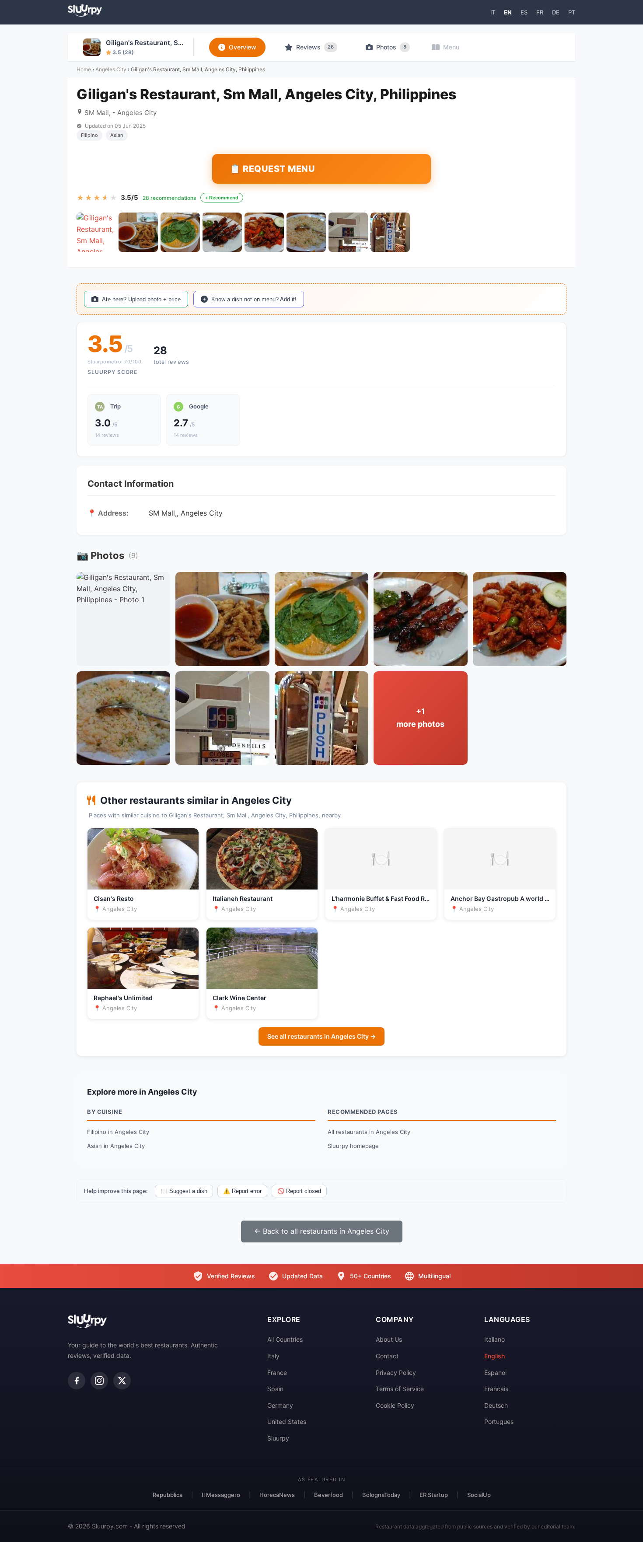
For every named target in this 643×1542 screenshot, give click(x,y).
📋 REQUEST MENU (272, 169)
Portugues (499, 1421)
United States (286, 1421)
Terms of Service (400, 1388)
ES (524, 12)
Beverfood (328, 1494)
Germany (280, 1405)
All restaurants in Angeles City (369, 1131)
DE (555, 12)
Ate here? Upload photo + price (141, 299)
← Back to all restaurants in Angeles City (321, 1231)
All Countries (285, 1339)
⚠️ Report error (242, 1191)
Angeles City (110, 69)
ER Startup (433, 1494)
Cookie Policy (395, 1405)
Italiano (494, 1339)
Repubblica (167, 1494)
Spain (275, 1388)
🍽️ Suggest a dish (184, 1191)
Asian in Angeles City (116, 1145)
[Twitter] (122, 1380)
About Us (389, 1339)
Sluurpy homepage (353, 1145)
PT (571, 12)
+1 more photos (420, 718)
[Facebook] (76, 1380)
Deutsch (496, 1405)
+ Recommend (221, 197)
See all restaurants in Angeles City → (321, 1036)
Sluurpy (278, 1438)
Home (84, 69)
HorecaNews (277, 1494)
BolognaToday (381, 1494)
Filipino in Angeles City (118, 1131)
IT (492, 12)
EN (508, 12)
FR (539, 12)
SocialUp (479, 1494)
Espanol (495, 1372)
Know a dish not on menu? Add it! (254, 299)
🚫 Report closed (299, 1191)
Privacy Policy (396, 1372)
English (494, 1356)
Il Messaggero (221, 1494)
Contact (387, 1356)
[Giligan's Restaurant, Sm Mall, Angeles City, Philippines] (96, 232)
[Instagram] (99, 1380)
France (277, 1372)
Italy (273, 1356)
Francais (496, 1388)
